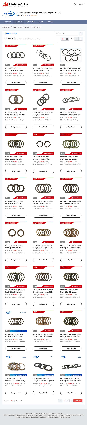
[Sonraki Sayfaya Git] (81, 38)
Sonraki (77, 401)
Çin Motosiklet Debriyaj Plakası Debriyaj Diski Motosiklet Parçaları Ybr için (15, 292)
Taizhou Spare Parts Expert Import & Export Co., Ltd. (38, 12)
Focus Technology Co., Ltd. (42, 413)
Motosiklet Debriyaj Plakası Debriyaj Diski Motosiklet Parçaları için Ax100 (14, 159)
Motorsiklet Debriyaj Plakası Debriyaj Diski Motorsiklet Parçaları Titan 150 (14, 336)
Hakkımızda (30, 22)
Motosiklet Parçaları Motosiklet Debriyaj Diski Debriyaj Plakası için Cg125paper (43, 247)
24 (12, 401)
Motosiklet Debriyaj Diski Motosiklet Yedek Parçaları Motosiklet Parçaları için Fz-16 (15, 70)
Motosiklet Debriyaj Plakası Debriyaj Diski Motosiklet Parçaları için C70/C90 (14, 203)
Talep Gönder (15, 82)
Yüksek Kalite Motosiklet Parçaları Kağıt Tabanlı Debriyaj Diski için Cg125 (15, 380)
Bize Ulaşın (50, 22)
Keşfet (41, 22)
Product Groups (11, 33)
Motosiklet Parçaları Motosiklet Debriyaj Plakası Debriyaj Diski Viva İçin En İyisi (70, 336)
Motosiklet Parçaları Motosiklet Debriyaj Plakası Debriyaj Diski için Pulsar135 (43, 292)
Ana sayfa (7, 22)
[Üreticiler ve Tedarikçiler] (15, 4)
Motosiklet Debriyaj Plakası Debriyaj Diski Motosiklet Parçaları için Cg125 (69, 159)
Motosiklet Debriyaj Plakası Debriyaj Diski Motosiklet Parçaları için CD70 (14, 247)
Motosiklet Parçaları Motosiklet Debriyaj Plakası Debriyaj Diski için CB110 (70, 203)
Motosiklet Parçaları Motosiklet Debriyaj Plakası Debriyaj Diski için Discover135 (70, 247)
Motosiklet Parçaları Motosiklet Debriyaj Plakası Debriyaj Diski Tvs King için (43, 336)
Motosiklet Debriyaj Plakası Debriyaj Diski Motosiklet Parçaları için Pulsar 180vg (69, 292)
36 (17, 401)
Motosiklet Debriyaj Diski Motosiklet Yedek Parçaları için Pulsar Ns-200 (70, 114)
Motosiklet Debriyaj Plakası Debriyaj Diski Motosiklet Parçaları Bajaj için (42, 159)
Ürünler (19, 22)
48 (21, 401)
